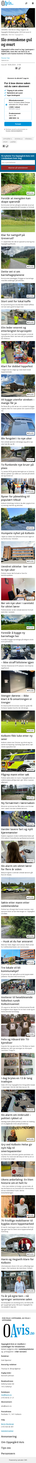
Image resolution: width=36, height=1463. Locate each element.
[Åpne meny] (32, 3)
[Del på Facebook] (16, 68)
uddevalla (19, 139)
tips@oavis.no (6, 1395)
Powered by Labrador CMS (18, 1460)
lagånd (13, 142)
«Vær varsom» (21, 1351)
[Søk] (26, 3)
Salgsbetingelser (7, 1431)
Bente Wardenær (7, 1424)
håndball (28, 139)
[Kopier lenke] (19, 68)
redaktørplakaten (26, 1349)
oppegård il (7, 139)
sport (5, 142)
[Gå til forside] (11, 3)
